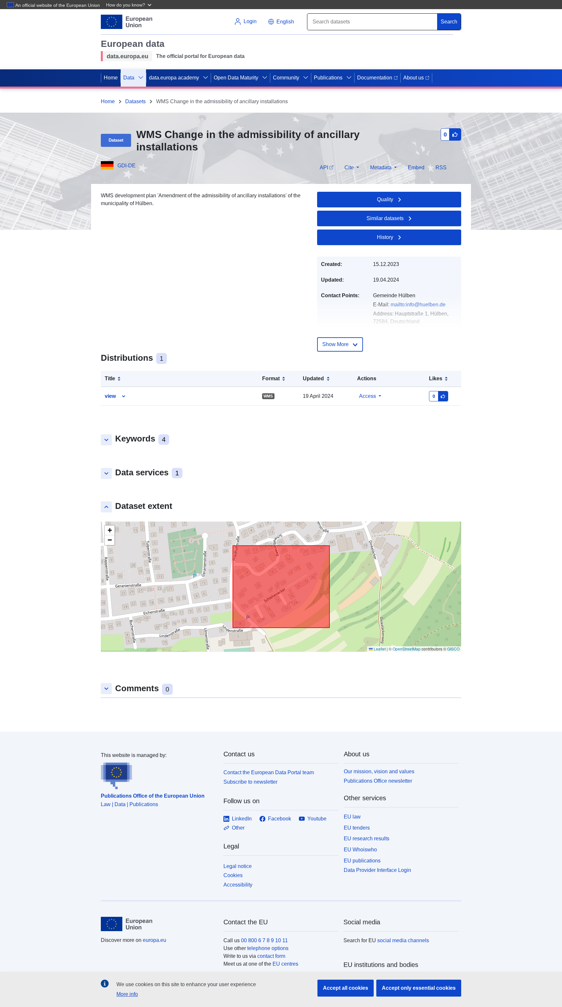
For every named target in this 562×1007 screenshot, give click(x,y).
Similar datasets (385, 218)
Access (367, 396)
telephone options (267, 948)
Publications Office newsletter (378, 781)
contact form (271, 956)
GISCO (453, 648)
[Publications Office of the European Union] (158, 774)
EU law (352, 816)
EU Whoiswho (360, 849)
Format (271, 378)
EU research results (366, 838)
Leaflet (379, 648)
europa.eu (154, 940)
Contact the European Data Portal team (268, 772)
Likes (435, 378)
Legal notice (237, 866)
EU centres (285, 964)
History (385, 237)
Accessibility (237, 885)
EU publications (362, 860)
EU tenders (357, 828)
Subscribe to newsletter (250, 782)
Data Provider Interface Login (377, 870)
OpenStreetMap (407, 648)
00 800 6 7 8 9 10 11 (264, 940)
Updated (313, 378)
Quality (385, 199)
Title (110, 378)
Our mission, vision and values (379, 771)
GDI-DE (126, 165)
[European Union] (158, 924)
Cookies (233, 875)
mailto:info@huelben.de (418, 304)
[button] (129, 4)
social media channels (403, 940)
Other (238, 828)
